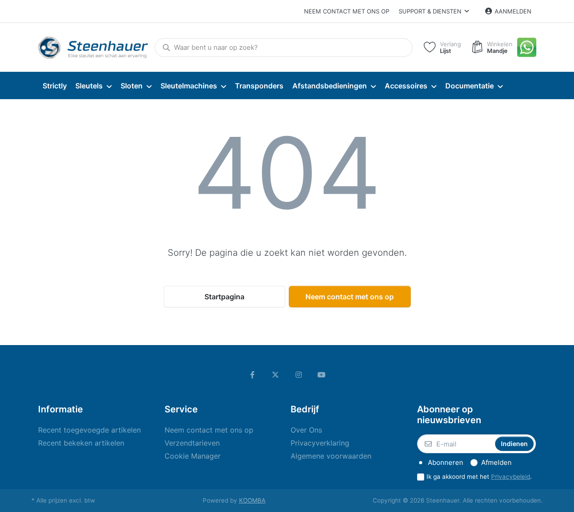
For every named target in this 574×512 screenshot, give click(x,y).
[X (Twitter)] (275, 375)
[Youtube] (322, 375)
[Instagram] (299, 375)
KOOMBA (252, 500)
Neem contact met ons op (346, 11)
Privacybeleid (510, 476)
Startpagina (224, 296)
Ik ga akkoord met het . (479, 476)
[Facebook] (252, 375)
